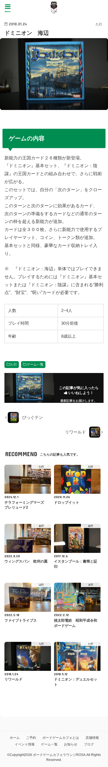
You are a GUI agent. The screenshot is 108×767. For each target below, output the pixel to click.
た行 (13, 364)
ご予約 (31, 737)
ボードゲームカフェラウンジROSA (59, 755)
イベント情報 (25, 744)
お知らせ (70, 744)
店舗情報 (92, 737)
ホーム (15, 737)
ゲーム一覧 (35, 364)
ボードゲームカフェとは (60, 737)
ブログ (89, 744)
